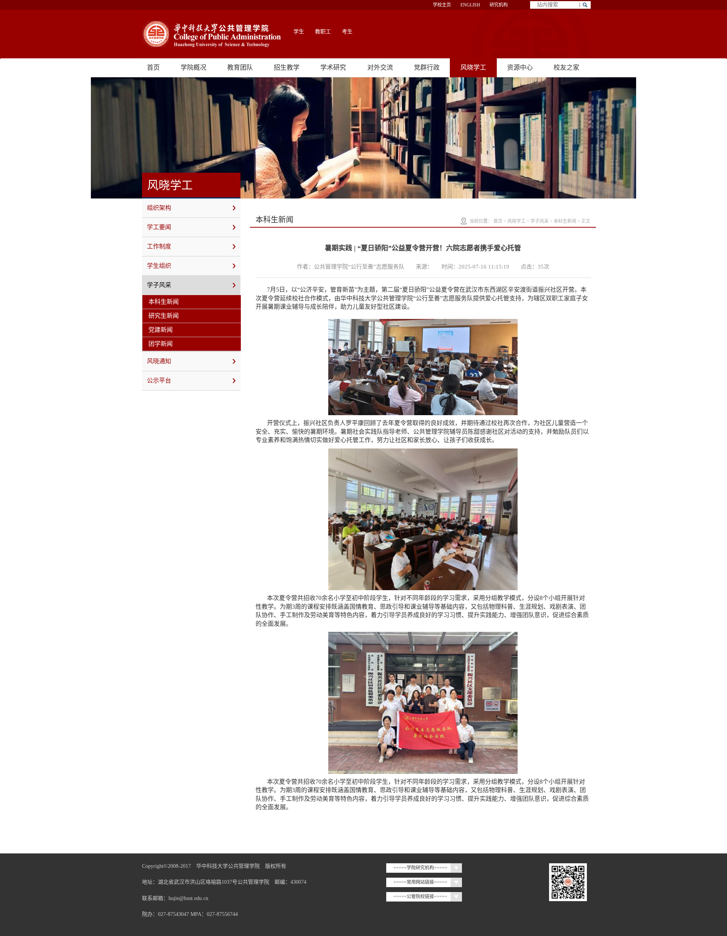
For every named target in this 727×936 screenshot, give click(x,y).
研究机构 (499, 5)
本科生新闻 (163, 301)
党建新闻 (160, 330)
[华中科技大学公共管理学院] (212, 33)
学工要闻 (159, 227)
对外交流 (380, 67)
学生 (298, 31)
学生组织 (159, 266)
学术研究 (333, 67)
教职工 (323, 31)
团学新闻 (160, 344)
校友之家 (566, 67)
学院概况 (193, 67)
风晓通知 (159, 361)
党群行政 (427, 67)
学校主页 (442, 5)
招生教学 (287, 67)
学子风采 (159, 285)
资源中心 (520, 67)
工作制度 (159, 246)
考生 (347, 31)
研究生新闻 (163, 316)
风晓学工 (473, 67)
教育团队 (240, 67)
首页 (153, 67)
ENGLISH (470, 5)
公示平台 (159, 380)
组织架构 (159, 208)
